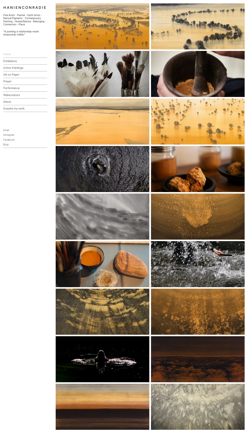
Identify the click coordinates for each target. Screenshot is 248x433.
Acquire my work (14, 108)
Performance (11, 88)
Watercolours (11, 95)
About (7, 101)
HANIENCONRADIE (25, 7)
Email (6, 130)
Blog (5, 144)
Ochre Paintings (13, 67)
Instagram (8, 134)
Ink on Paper (11, 74)
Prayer (7, 81)
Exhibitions (10, 61)
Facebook (9, 139)
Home (7, 54)
